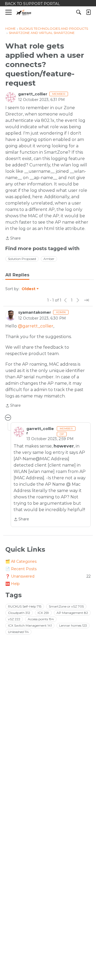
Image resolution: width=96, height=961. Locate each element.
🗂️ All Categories (21, 561)
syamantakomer (34, 312)
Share (13, 238)
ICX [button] (43, 613)
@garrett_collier (35, 326)
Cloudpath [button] (19, 613)
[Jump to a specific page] (86, 300)
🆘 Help (12, 583)
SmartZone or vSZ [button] (66, 606)
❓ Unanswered (48, 576)
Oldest (29, 289)
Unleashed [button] (18, 632)
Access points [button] (41, 619)
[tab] (17, 275)
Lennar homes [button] (73, 625)
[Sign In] (88, 12)
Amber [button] (48, 259)
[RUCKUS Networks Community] (24, 12)
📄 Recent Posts (21, 568)
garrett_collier (32, 94)
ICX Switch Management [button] (30, 625)
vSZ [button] (14, 619)
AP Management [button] (72, 613)
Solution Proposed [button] (22, 259)
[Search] (78, 12)
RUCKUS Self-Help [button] (24, 606)
